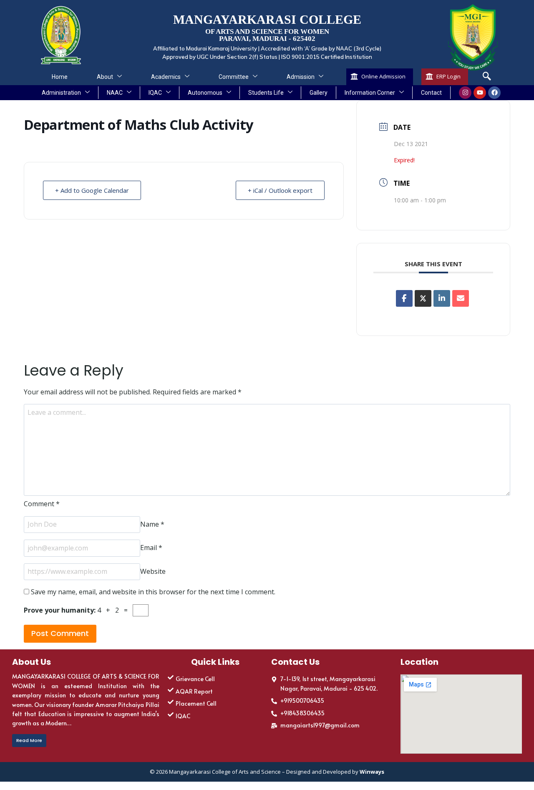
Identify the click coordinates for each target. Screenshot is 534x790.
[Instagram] (465, 92)
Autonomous (205, 92)
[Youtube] (480, 92)
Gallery (318, 92)
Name (152, 524)
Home (60, 76)
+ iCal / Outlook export (280, 190)
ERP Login (448, 76)
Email (151, 548)
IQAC (155, 92)
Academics (166, 76)
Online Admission (383, 76)
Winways (372, 771)
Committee (234, 76)
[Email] (460, 298)
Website (153, 571)
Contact (431, 92)
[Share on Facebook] (404, 298)
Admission (301, 76)
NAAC (115, 92)
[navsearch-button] (487, 76)
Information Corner (370, 92)
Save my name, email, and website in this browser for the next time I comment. (153, 591)
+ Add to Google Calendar (92, 190)
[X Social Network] (423, 298)
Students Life (266, 92)
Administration (61, 92)
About (105, 76)
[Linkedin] (441, 298)
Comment (42, 503)
